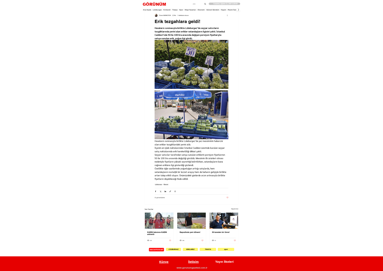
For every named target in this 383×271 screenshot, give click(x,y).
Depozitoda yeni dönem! (190, 232)
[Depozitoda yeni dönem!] (191, 221)
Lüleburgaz (158, 184)
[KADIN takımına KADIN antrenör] (159, 221)
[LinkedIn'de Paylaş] (165, 191)
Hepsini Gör (234, 209)
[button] (164, 262)
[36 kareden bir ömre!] (224, 221)
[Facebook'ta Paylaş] (155, 191)
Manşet (166, 184)
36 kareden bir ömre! (221, 232)
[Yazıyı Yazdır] (175, 191)
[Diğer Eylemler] (227, 15)
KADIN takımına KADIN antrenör (157, 233)
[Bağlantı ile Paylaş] (170, 191)
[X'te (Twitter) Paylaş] (160, 191)
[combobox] (199, 4)
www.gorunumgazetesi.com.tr (192, 267)
